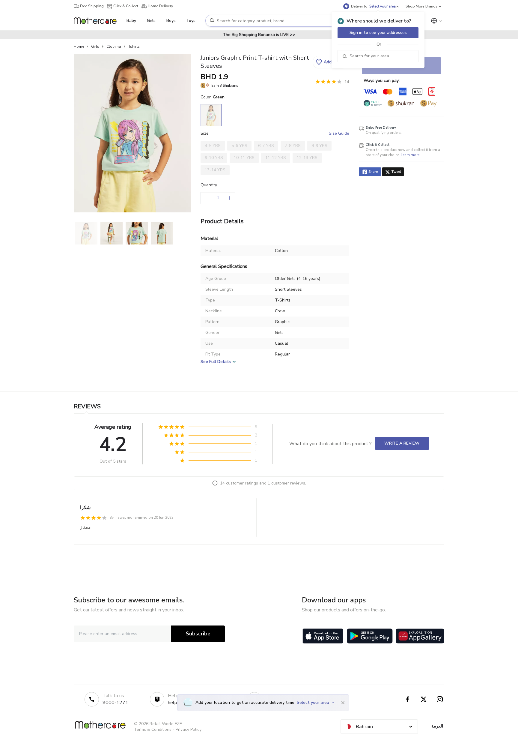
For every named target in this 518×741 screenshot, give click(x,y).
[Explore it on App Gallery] (420, 636)
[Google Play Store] (370, 636)
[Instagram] (440, 699)
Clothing (113, 46)
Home (79, 46)
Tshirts (134, 46)
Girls (95, 46)
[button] (330, 62)
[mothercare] (97, 21)
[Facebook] (407, 699)
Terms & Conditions (152, 729)
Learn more (410, 154)
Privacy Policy (188, 729)
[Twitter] (423, 699)
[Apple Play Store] (323, 636)
